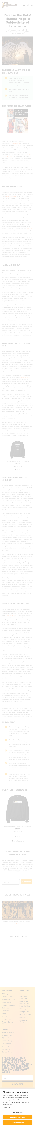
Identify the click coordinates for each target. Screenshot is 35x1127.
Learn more (7, 1107)
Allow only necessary (17, 1117)
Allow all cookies (17, 1123)
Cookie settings (17, 1112)
